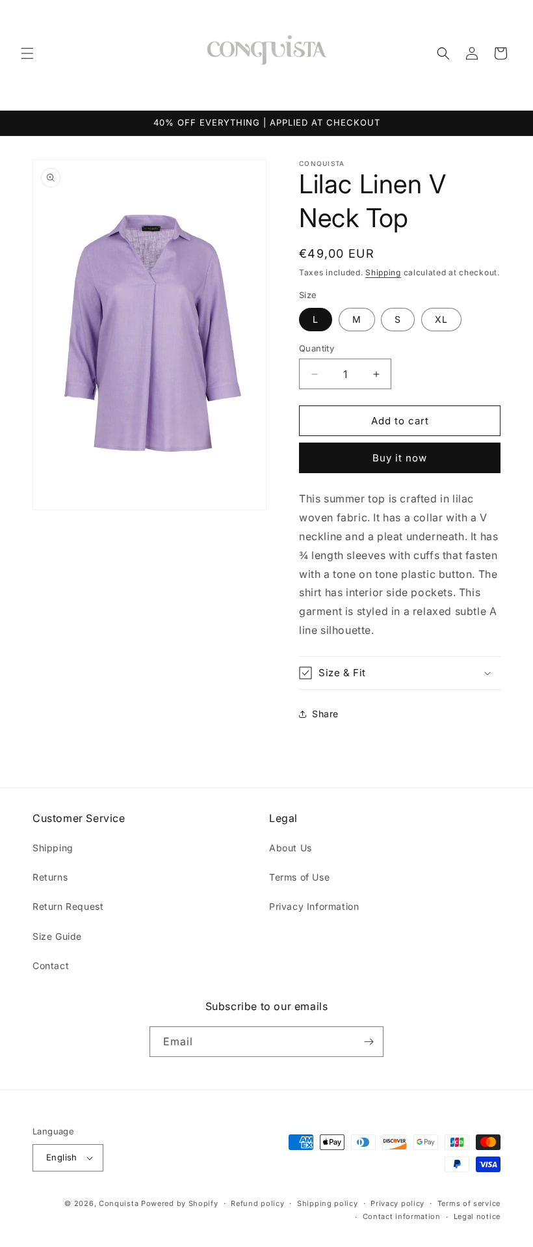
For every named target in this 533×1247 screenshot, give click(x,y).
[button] (27, 53)
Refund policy (257, 1203)
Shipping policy (327, 1203)
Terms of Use (299, 877)
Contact (50, 965)
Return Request (67, 906)
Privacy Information (314, 906)
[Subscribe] (368, 1041)
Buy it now (399, 458)
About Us (290, 847)
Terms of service (468, 1203)
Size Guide (57, 936)
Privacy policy (397, 1203)
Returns (50, 877)
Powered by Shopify (179, 1203)
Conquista (118, 1203)
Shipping (383, 272)
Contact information (402, 1216)
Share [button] (325, 713)
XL (441, 319)
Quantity (316, 348)
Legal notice (477, 1216)
